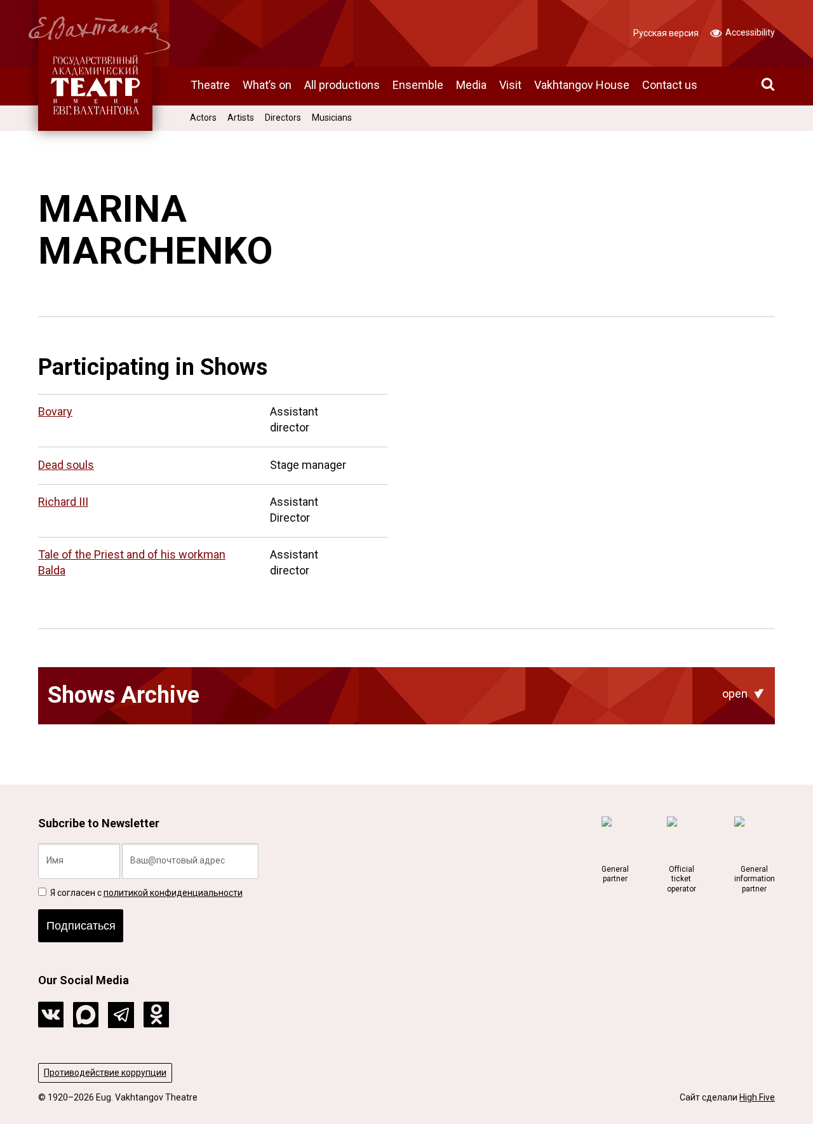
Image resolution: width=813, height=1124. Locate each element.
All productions (342, 84)
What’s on (267, 84)
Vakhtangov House (581, 84)
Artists (240, 117)
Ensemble (418, 84)
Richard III (63, 501)
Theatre (210, 84)
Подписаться (81, 925)
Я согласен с (145, 893)
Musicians (332, 117)
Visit (510, 84)
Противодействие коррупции (105, 1072)
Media (471, 84)
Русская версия (666, 33)
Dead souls (66, 464)
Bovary (55, 411)
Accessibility (749, 32)
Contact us (669, 84)
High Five (757, 1097)
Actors (203, 117)
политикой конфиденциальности (173, 893)
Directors (283, 117)
